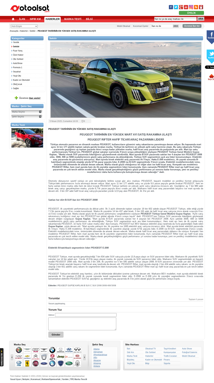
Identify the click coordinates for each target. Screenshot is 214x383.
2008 (99, 285)
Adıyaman (98, 352)
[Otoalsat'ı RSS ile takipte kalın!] (196, 7)
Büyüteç (130, 360)
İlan (128, 348)
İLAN (22, 19)
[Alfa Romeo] (19, 350)
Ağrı (95, 357)
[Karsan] (69, 356)
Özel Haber (18, 55)
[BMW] (52, 350)
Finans (167, 360)
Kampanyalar (170, 352)
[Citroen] (35, 356)
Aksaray (97, 360)
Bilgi (147, 363)
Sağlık (16, 88)
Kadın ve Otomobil (21, 80)
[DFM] (52, 356)
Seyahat (17, 72)
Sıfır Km (130, 352)
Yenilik (16, 42)
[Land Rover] (69, 363)
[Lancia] (61, 363)
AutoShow (17, 63)
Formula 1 (17, 67)
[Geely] (52, 363)
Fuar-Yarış (17, 51)
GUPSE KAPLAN (75, 285)
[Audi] (35, 350)
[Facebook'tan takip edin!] (171, 7)
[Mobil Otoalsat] (201, 7)
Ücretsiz (29, 98)
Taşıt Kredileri (170, 348)
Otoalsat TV (150, 348)
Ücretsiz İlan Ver (192, 26)
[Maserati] (77, 363)
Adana (96, 349)
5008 (113, 285)
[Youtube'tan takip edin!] (186, 7)
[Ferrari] (27, 363)
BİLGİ (89, 19)
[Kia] (77, 356)
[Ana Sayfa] (13, 19)
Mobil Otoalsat (123, 26)
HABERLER (53, 19)
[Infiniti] (77, 350)
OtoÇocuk (17, 84)
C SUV (93, 285)
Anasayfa (14, 31)
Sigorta (167, 363)
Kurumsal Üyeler (140, 26)
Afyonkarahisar (100, 355)
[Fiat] (35, 363)
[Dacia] (44, 356)
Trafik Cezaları (170, 356)
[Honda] (61, 350)
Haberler (24, 31)
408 (109, 285)
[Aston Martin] (27, 350)
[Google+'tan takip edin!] (181, 7)
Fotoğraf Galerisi (189, 352)
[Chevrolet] (27, 356)
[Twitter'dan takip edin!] (176, 7)
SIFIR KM (35, 19)
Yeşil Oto (17, 76)
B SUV (87, 285)
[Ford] (44, 363)
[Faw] (19, 363)
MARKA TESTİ (72, 19)
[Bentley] (44, 350)
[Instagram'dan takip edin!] (191, 7)
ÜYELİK (191, 13)
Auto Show (187, 348)
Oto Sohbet (18, 59)
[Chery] (19, 356)
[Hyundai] (69, 350)
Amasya (97, 363)
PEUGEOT (62, 285)
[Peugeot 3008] (27, 138)
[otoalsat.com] (30, 8)
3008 (104, 285)
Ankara (96, 366)
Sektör (32, 31)
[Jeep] (61, 356)
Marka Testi (132, 356)
